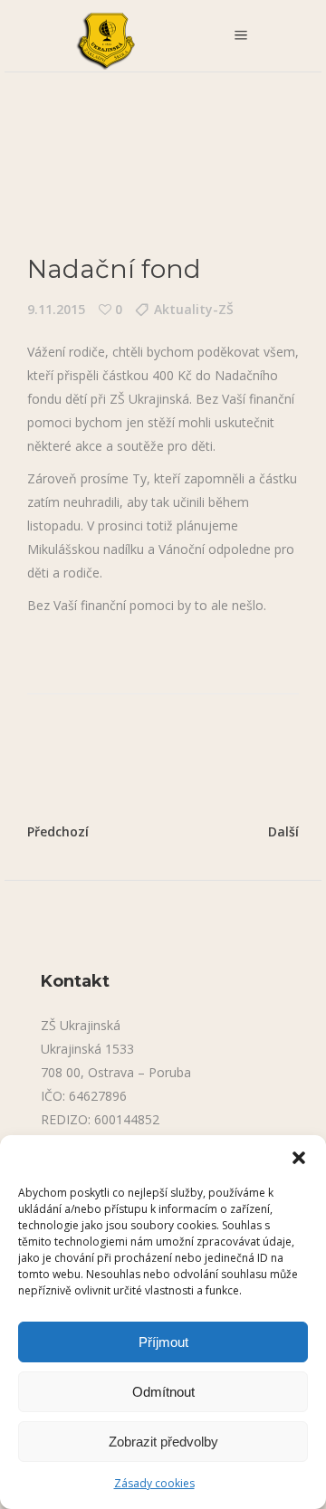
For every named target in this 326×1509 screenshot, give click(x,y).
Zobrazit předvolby (163, 1441)
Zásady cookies (154, 1483)
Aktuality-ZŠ (194, 309)
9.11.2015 (56, 309)
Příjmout (163, 1342)
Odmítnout (163, 1391)
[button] (299, 1158)
